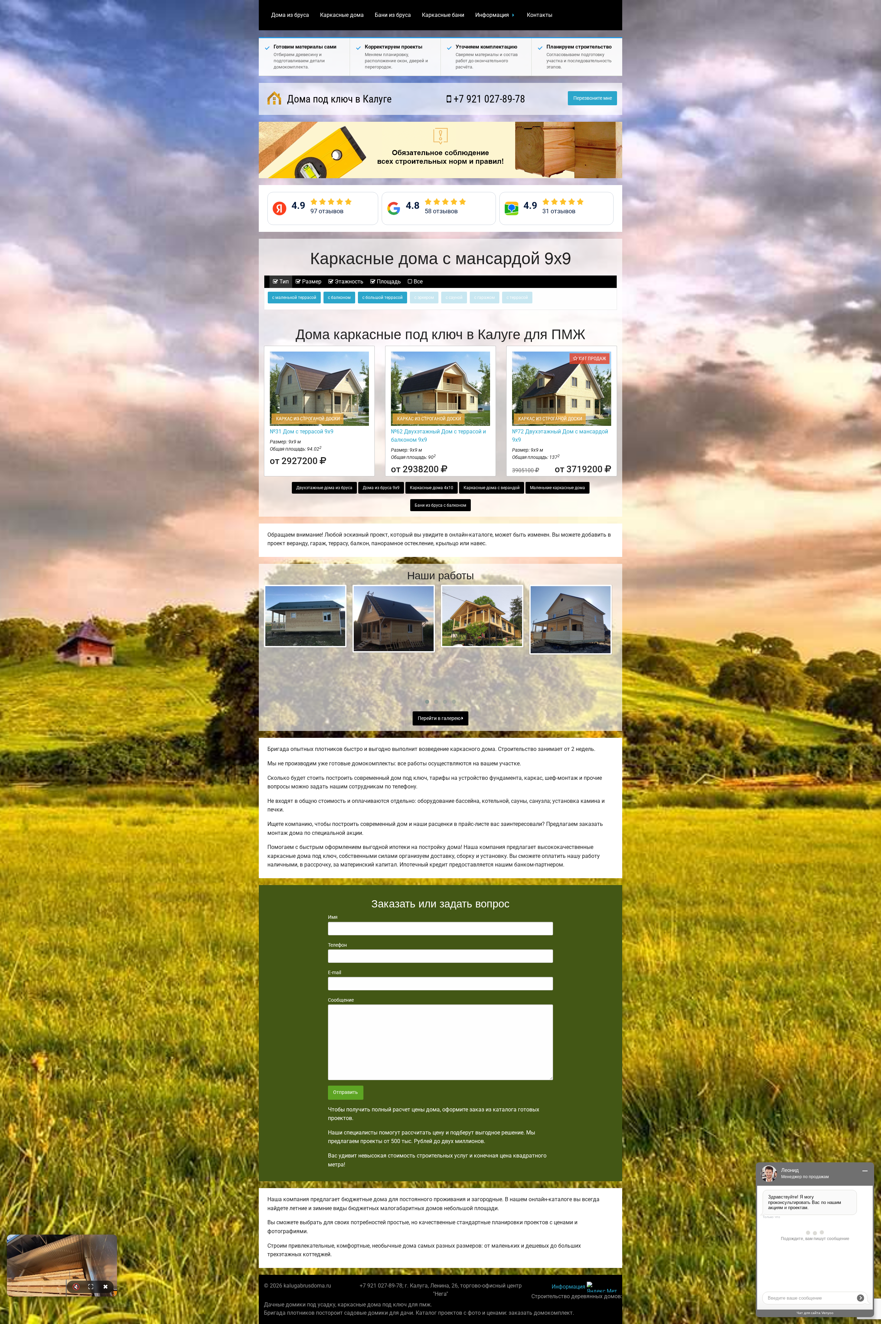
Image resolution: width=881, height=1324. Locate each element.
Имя (333, 917)
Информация (492, 15)
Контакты (539, 15)
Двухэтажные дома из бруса (324, 487)
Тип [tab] (283, 281)
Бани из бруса (393, 15)
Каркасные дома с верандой (492, 487)
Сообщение (341, 1000)
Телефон (337, 945)
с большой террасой (382, 297)
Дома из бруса (290, 15)
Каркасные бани (443, 15)
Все (417, 281)
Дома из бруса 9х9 (381, 487)
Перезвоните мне (592, 98)
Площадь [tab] (388, 281)
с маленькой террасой (294, 297)
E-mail (334, 972)
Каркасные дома (342, 15)
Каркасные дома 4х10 (431, 487)
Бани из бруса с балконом (440, 505)
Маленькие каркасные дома (557, 487)
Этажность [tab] (348, 281)
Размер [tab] (311, 281)
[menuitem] (290, 15)
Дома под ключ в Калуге (338, 99)
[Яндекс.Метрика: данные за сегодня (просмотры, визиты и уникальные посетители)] (602, 1287)
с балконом (339, 297)
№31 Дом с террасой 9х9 (301, 431)
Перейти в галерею (439, 718)
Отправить (345, 1092)
